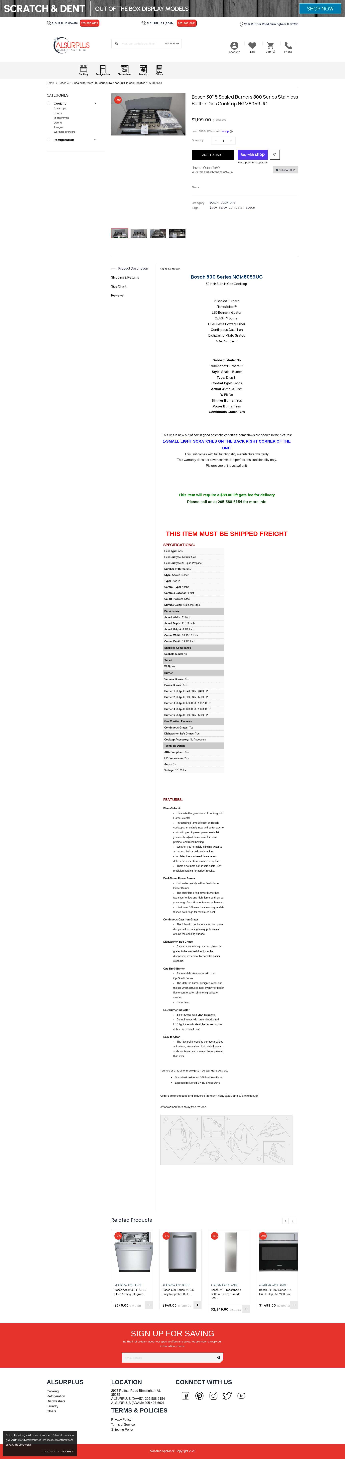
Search (170, 43)
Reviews (117, 295)
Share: (196, 187)
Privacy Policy (121, 1419)
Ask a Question (287, 169)
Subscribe (218, 1358)
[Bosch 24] (229, 1252)
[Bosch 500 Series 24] (180, 1252)
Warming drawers (64, 131)
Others (51, 1411)
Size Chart (118, 286)
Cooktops (60, 108)
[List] (252, 45)
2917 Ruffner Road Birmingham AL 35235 (271, 24)
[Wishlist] (275, 155)
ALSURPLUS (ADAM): (138, 1403)
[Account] (234, 46)
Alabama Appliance (128, 1285)
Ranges (58, 127)
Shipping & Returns (125, 277)
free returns (198, 1107)
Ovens (58, 122)
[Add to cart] (149, 1305)
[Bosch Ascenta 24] (132, 1252)
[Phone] (288, 45)
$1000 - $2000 (218, 207)
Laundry (52, 1406)
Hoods (58, 113)
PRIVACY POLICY (50, 1451)
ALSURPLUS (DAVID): (138, 1398)
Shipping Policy (122, 1429)
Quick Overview (170, 269)
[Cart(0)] (270, 45)
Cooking (60, 103)
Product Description (133, 268)
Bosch (214, 202)
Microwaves (61, 118)
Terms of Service (123, 1424)
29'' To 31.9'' (236, 207)
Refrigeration (64, 140)
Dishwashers (56, 1401)
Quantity (197, 140)
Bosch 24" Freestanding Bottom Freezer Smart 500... (226, 1294)
